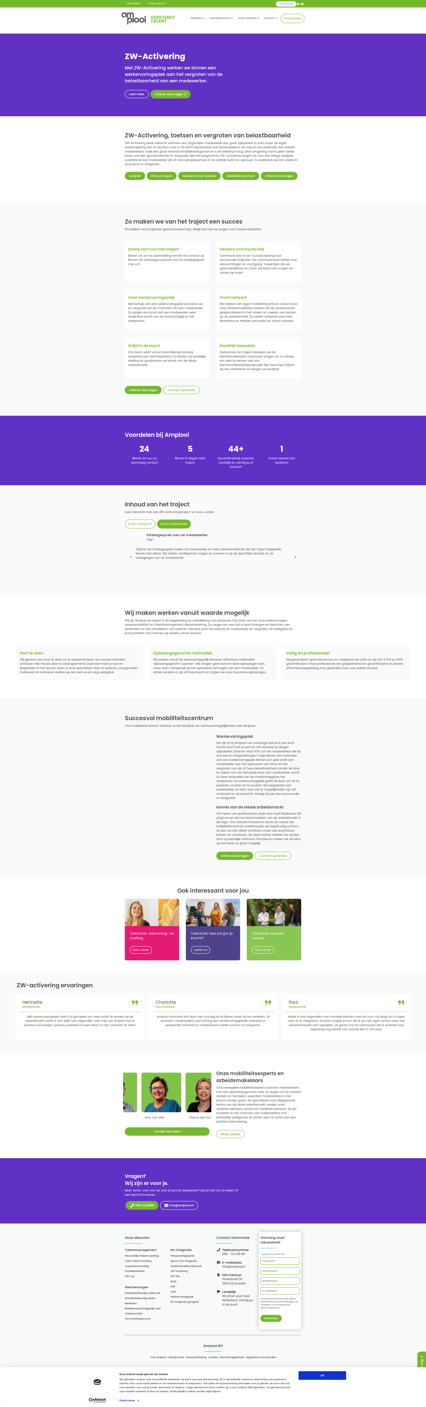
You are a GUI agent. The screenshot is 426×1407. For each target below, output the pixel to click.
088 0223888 (133, 3)
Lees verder (142, 950)
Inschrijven (271, 1318)
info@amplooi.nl (156, 3)
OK (322, 1375)
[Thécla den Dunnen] (175, 1100)
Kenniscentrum (220, 18)
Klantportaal (286, 3)
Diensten (196, 18)
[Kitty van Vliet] (130, 1100)
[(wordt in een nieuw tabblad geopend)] (213, 912)
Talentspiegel (293, 18)
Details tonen (127, 1400)
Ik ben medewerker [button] (174, 524)
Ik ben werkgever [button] (140, 524)
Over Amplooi (247, 18)
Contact (269, 18)
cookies (131, 1391)
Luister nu (202, 950)
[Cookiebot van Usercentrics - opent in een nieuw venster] (97, 1400)
